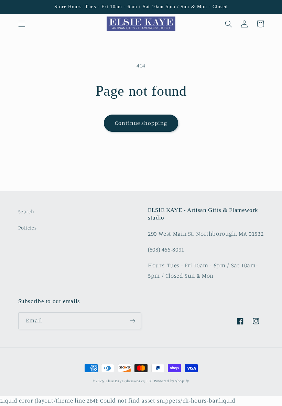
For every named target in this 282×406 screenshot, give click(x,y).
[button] (22, 24)
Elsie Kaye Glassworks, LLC (129, 381)
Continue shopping (141, 123)
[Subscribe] (133, 320)
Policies (27, 228)
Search (26, 211)
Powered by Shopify (171, 381)
